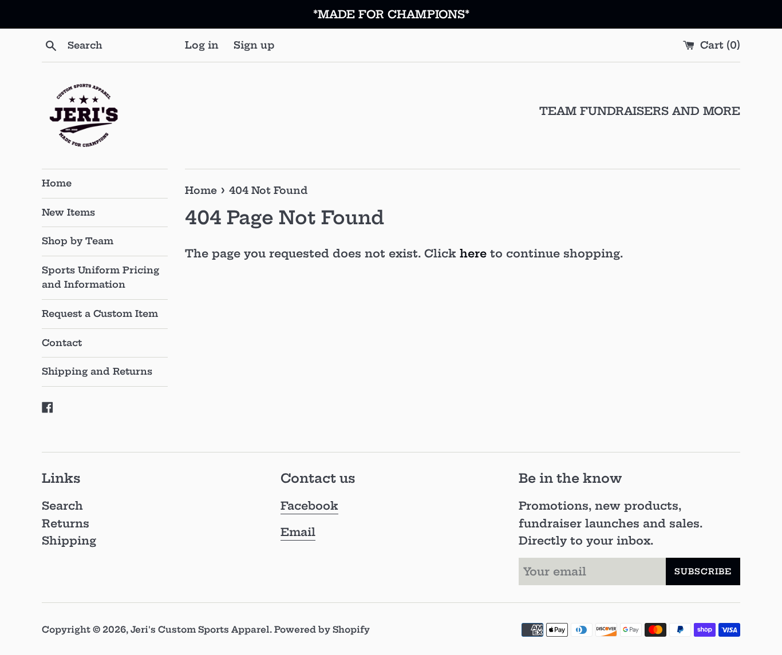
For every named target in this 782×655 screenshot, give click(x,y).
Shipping (69, 540)
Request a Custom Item (100, 313)
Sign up (254, 45)
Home (57, 183)
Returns (65, 523)
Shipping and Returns (97, 371)
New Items (68, 212)
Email (298, 532)
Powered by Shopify (322, 629)
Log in (202, 45)
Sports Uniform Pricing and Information (100, 277)
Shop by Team (77, 241)
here (473, 253)
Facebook (309, 506)
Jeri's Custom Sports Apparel (200, 629)
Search (62, 506)
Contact (62, 342)
